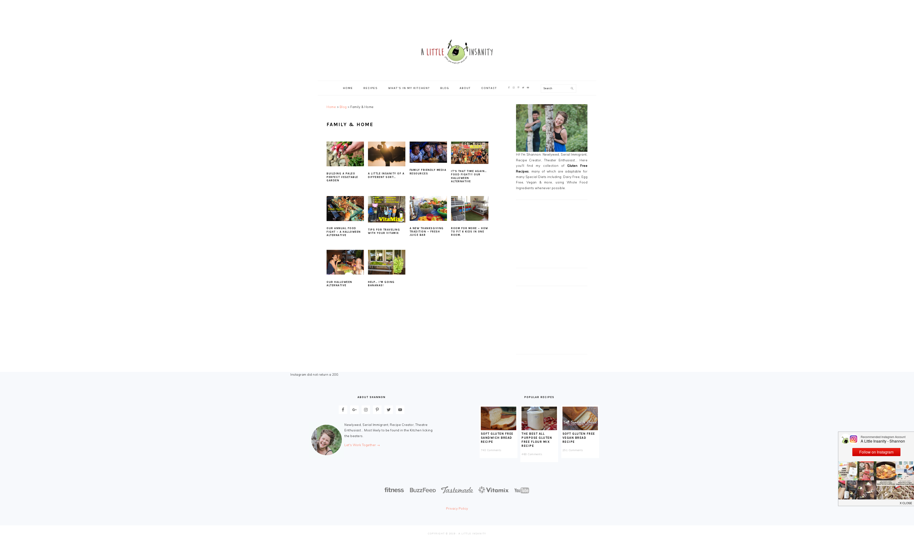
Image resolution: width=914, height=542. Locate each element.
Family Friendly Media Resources (428, 171)
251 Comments (572, 450)
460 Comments (532, 454)
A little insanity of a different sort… (386, 175)
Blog (343, 107)
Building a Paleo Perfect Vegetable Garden (342, 177)
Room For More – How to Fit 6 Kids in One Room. (469, 232)
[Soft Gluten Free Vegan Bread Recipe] (580, 429)
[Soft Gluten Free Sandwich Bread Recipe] (498, 429)
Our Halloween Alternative (339, 284)
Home (331, 107)
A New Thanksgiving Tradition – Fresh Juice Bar (427, 232)
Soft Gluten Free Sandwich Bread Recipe (497, 437)
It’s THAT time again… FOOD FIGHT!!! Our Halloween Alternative (469, 176)
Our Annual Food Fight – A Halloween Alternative (344, 232)
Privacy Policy (457, 508)
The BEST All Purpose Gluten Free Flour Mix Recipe (537, 440)
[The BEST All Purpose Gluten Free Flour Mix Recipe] (539, 429)
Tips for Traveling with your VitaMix (384, 231)
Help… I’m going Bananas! (381, 284)
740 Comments (491, 450)
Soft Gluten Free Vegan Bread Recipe (578, 437)
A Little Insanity (457, 52)
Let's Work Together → (362, 445)
